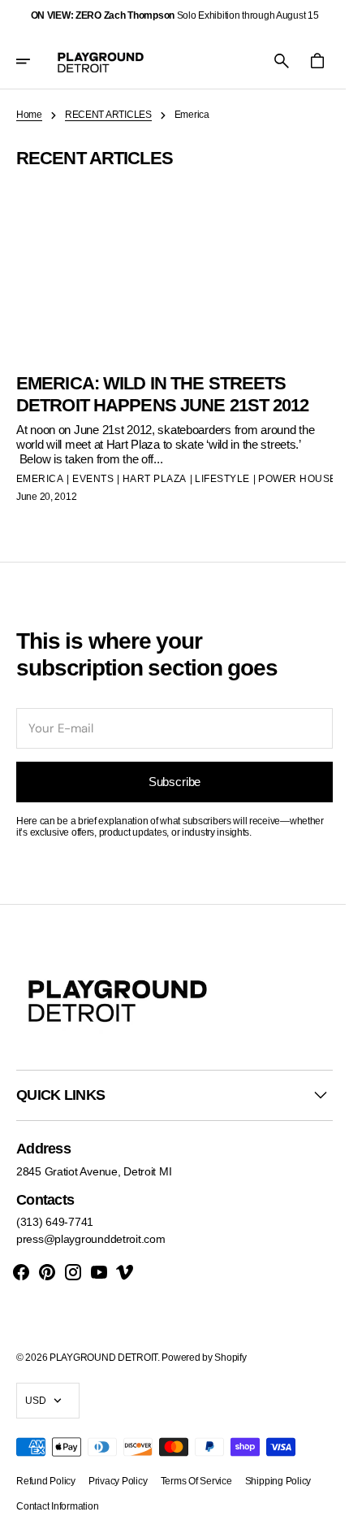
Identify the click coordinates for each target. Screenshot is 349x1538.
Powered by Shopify (204, 1371)
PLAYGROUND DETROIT (103, 1371)
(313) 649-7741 (54, 1236)
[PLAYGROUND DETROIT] (100, 61)
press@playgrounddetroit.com (90, 1253)
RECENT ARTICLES (108, 114)
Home (29, 114)
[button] (34, 61)
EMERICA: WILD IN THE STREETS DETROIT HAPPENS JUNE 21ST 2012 (151, 398)
